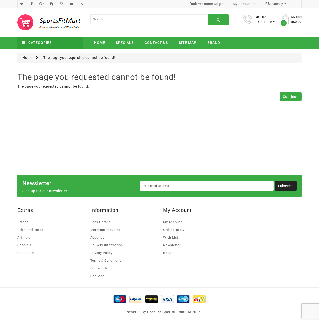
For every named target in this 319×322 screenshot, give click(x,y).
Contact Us (156, 43)
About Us (97, 237)
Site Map (187, 43)
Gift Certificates (30, 230)
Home (99, 43)
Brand (213, 43)
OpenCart (154, 312)
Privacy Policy (101, 253)
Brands (23, 222)
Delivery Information (106, 245)
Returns (169, 253)
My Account (172, 222)
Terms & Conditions (105, 260)
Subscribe (285, 186)
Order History (173, 230)
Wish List (170, 237)
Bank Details (100, 222)
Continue (290, 97)
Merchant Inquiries (105, 230)
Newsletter (172, 245)
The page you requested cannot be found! (79, 58)
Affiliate (23, 237)
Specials (125, 43)
